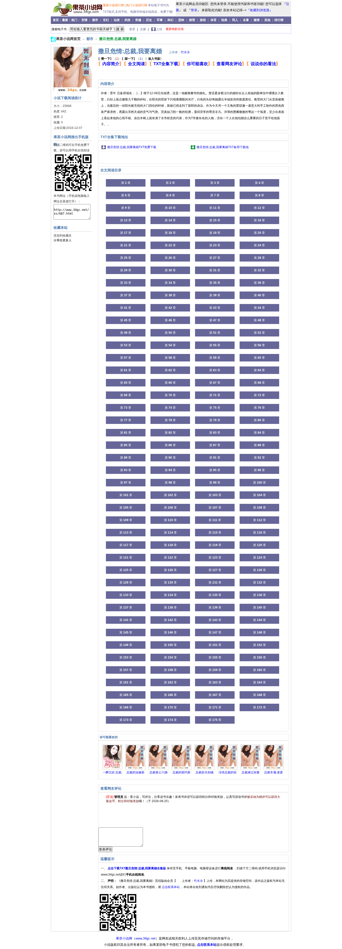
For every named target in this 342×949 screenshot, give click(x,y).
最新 (65, 20)
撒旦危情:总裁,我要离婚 (117, 39)
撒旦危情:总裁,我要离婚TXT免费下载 (131, 147)
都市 (95, 20)
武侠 (127, 20)
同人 (235, 20)
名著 (246, 20)
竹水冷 (185, 52)
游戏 (203, 20)
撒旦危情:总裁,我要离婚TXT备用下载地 (223, 147)
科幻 (170, 20)
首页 (56, 20)
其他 (267, 20)
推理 (192, 20)
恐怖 (181, 20)
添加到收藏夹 (63, 235)
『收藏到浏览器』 (260, 10)
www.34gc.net (145, 938)
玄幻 (106, 20)
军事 (160, 20)
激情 (257, 20)
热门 (74, 20)
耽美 (224, 20)
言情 (84, 20)
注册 (143, 29)
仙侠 (117, 20)
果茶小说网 (124, 938)
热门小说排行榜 (137, 5)
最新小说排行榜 (114, 5)
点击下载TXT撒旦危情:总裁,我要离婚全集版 (137, 868)
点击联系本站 (171, 887)
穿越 (138, 20)
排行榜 (278, 20)
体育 (214, 20)
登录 (194, 10)
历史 (149, 20)
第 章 (125, 183)
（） (109, 58)
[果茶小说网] (77, 14)
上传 (159, 29)
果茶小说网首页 (69, 39)
